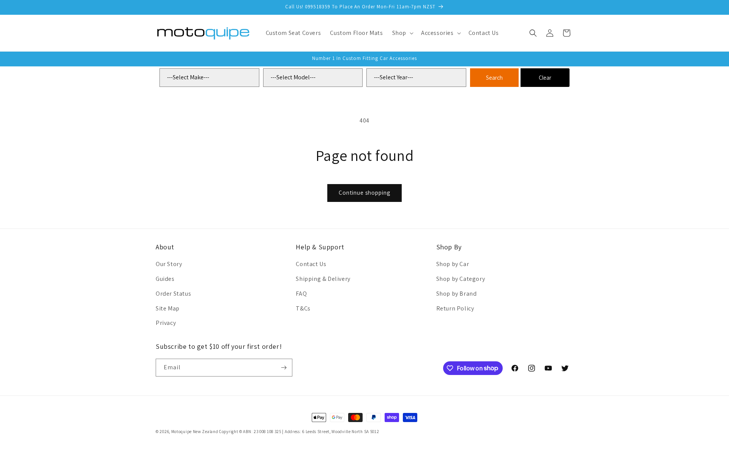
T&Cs (303, 308)
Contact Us (311, 264)
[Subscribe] (283, 368)
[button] (402, 33)
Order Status (173, 294)
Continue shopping (364, 192)
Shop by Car (452, 264)
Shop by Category (460, 279)
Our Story (169, 264)
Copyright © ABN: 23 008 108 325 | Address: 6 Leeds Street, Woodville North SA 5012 (299, 431)
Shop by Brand (456, 294)
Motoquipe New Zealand (194, 431)
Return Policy (455, 308)
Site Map (168, 308)
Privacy (166, 323)
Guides (165, 279)
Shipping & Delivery (323, 279)
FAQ (301, 294)
